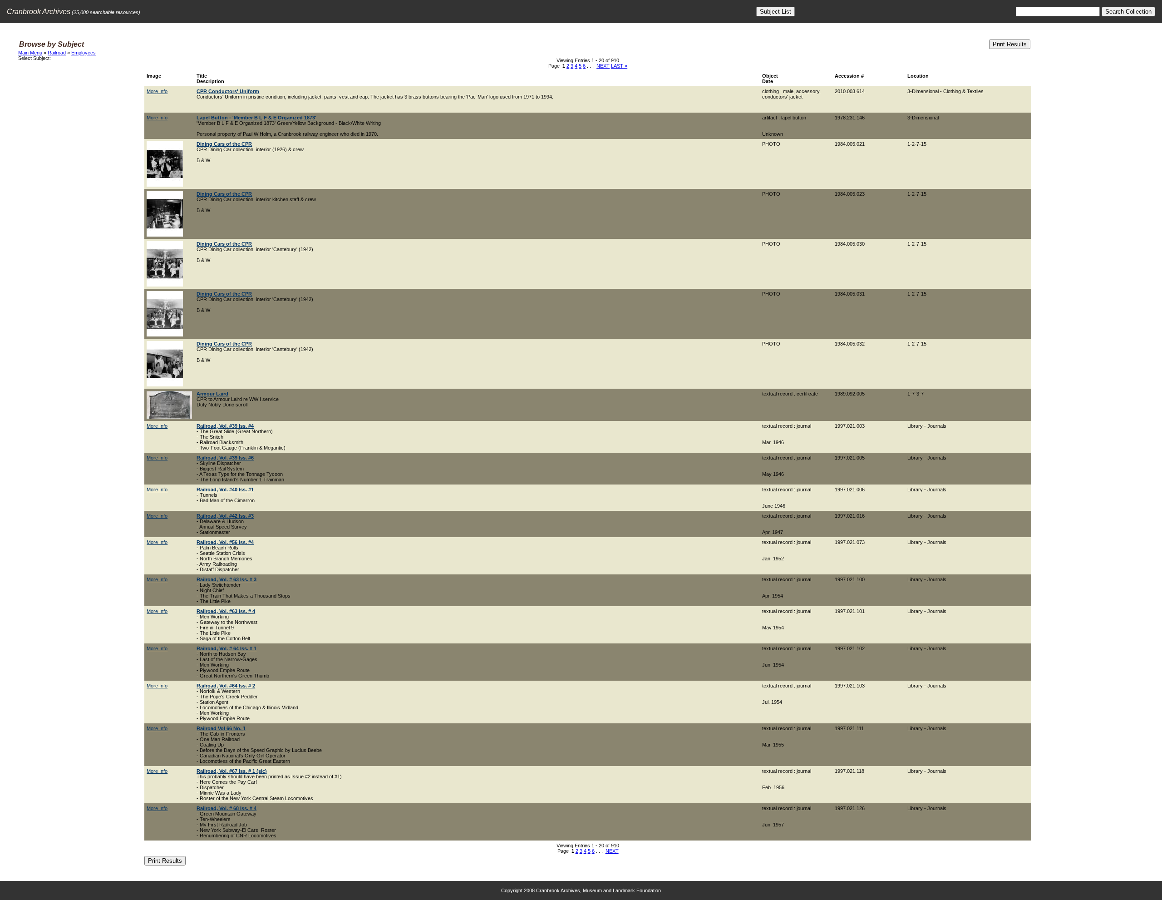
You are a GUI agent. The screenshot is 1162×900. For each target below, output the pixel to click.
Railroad (57, 52)
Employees (83, 52)
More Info (157, 91)
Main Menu (30, 52)
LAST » (619, 66)
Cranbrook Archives (38, 11)
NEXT (603, 66)
